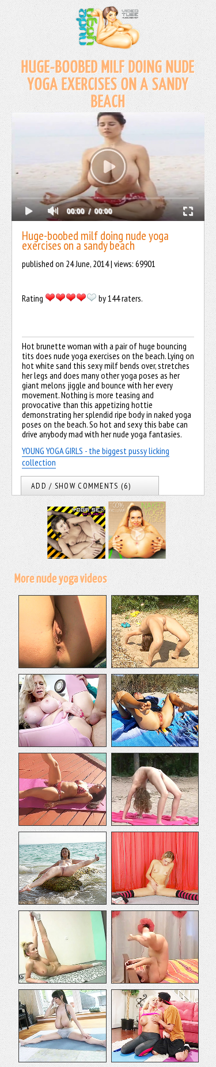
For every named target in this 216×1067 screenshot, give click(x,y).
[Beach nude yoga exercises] (155, 822)
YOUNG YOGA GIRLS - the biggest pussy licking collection (95, 456)
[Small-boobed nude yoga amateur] (155, 901)
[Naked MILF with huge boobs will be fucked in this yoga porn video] (62, 743)
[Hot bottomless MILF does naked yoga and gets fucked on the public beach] (155, 743)
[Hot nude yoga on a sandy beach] (62, 664)
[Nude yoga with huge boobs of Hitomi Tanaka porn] (62, 1059)
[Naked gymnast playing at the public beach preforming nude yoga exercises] (62, 901)
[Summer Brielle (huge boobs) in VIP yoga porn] (155, 1059)
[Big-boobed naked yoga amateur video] (155, 980)
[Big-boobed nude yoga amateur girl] (62, 980)
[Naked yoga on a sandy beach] (155, 664)
